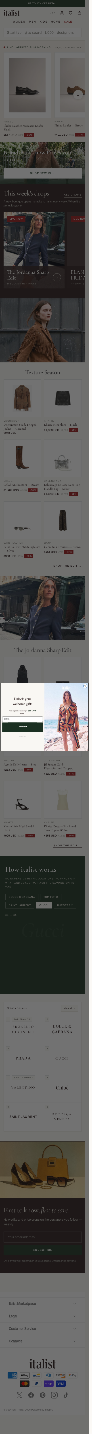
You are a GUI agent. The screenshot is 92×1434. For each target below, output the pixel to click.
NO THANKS (22, 737)
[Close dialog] (85, 686)
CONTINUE (22, 727)
